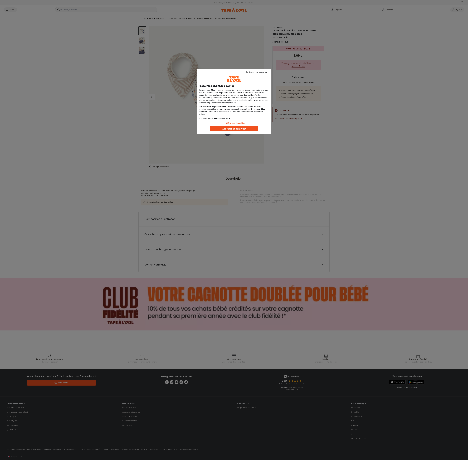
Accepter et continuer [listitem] (234, 128)
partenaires (210, 100)
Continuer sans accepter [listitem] (256, 72)
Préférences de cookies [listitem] (235, 123)
